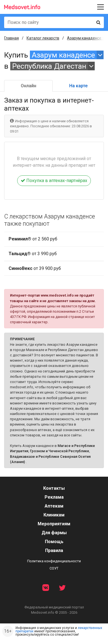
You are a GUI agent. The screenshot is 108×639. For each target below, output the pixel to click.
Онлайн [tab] (28, 85)
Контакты (54, 488)
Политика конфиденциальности (54, 561)
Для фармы (54, 532)
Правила (54, 550)
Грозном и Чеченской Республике (59, 451)
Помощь (54, 541)
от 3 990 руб (33, 253)
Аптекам (54, 506)
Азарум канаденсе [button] (63, 55)
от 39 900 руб (35, 268)
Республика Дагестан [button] (49, 66)
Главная (11, 38)
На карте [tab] (78, 85)
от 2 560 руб (33, 239)
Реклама (54, 497)
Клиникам (54, 515)
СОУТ (54, 568)
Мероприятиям (54, 523)
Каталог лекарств (43, 38)
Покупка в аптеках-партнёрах (56, 180)
